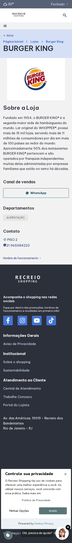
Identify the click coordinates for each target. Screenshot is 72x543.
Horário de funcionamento (22, 258)
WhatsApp (38, 193)
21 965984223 (18, 245)
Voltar (8, 35)
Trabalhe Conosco (17, 397)
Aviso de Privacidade (19, 344)
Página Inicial (13, 41)
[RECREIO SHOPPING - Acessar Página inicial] (18, 15)
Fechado (60, 4)
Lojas (34, 41)
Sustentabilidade (16, 370)
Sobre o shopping (16, 362)
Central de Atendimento (22, 388)
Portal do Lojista (16, 405)
